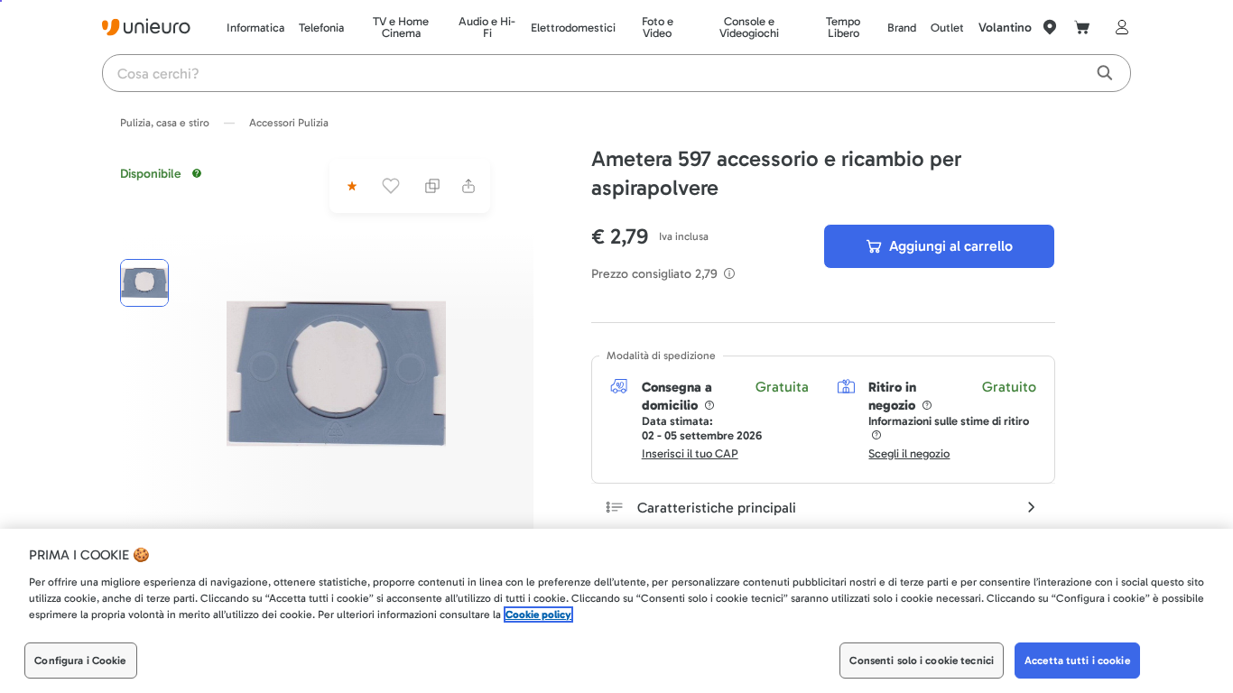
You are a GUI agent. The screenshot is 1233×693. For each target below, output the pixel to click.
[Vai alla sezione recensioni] (350, 185)
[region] (616, 611)
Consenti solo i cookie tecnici (921, 660)
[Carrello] (1082, 27)
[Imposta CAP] (1050, 27)
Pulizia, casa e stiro (164, 122)
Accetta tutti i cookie (1077, 660)
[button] (336, 373)
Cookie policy (538, 614)
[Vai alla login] (1118, 27)
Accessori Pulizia (289, 122)
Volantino (1005, 27)
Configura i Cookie (79, 660)
